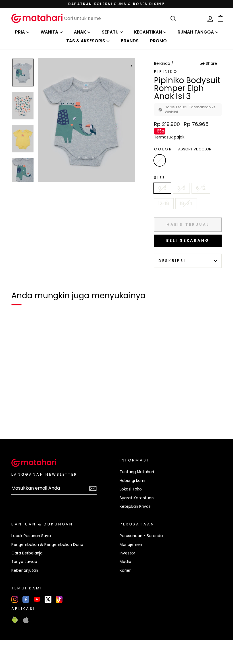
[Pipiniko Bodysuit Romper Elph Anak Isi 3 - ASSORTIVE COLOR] (19, 415)
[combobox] (120, 18)
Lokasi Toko (131, 489)
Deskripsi (172, 260)
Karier (125, 570)
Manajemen (131, 544)
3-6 (181, 188)
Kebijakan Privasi (135, 506)
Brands (130, 41)
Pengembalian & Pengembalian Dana (47, 544)
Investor (127, 553)
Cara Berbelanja (27, 553)
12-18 (163, 203)
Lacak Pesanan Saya (31, 536)
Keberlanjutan (24, 570)
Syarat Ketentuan (137, 498)
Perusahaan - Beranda (141, 536)
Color (182, 149)
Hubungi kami (132, 480)
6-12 (200, 188)
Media (125, 561)
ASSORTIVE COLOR (159, 160)
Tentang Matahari (137, 472)
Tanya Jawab (24, 561)
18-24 (186, 203)
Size (159, 177)
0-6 (162, 188)
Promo (158, 41)
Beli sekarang (187, 240)
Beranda (162, 63)
